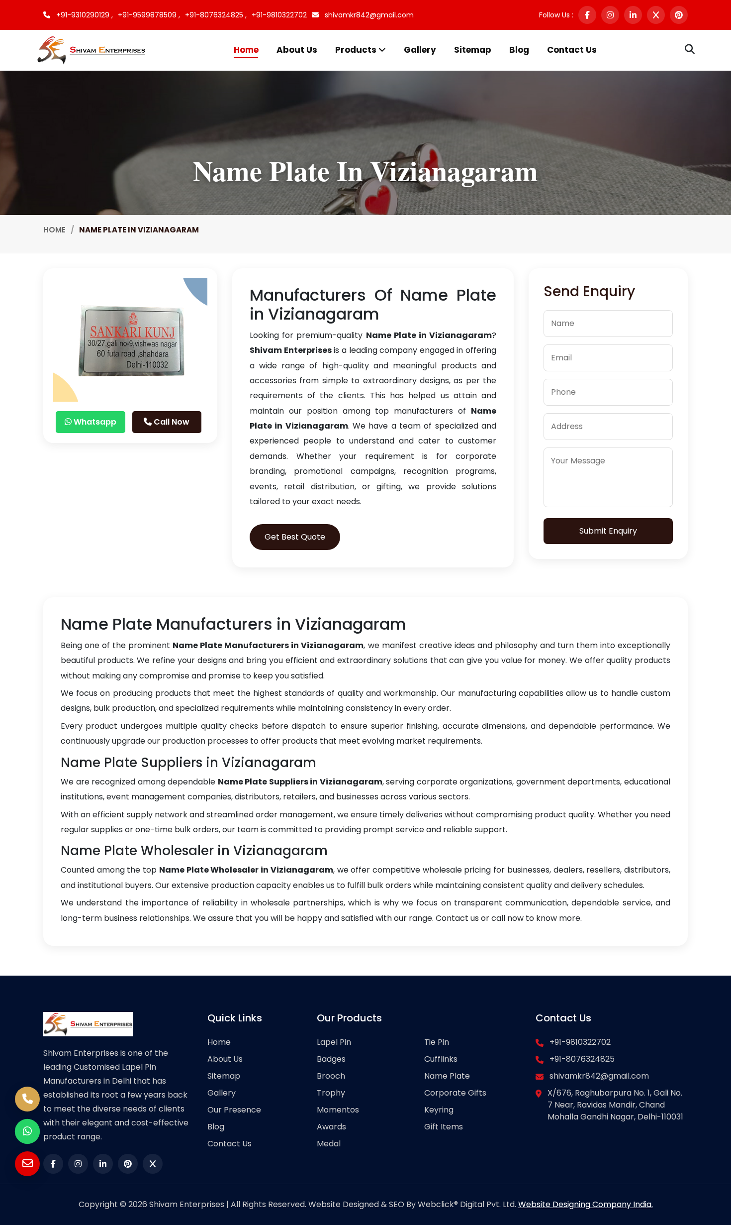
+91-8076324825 (582, 1059)
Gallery (420, 50)
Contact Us (572, 50)
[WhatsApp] (27, 1131)
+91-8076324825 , (216, 15)
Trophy (331, 1093)
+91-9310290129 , (83, 15)
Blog (519, 50)
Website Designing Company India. (585, 1204)
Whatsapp (94, 422)
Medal (329, 1143)
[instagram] (610, 15)
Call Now (170, 422)
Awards (331, 1126)
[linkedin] (633, 15)
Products (356, 50)
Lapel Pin (334, 1042)
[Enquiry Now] (27, 1163)
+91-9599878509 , (149, 15)
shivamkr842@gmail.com (368, 15)
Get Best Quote (295, 537)
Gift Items (443, 1126)
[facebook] (587, 15)
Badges (331, 1059)
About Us (296, 50)
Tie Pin (436, 1042)
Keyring (439, 1109)
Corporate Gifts (455, 1093)
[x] (656, 15)
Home (246, 50)
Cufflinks (440, 1059)
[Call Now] (27, 1099)
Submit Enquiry (608, 531)
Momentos (338, 1109)
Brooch (331, 1076)
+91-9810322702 (279, 15)
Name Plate (447, 1076)
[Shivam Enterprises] (91, 49)
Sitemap (472, 50)
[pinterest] (679, 15)
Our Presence (234, 1109)
